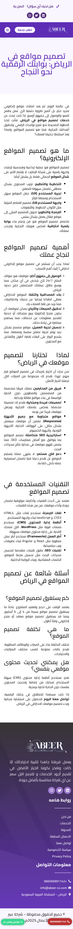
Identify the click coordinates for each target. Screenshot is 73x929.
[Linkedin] (43, 15)
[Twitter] (37, 15)
